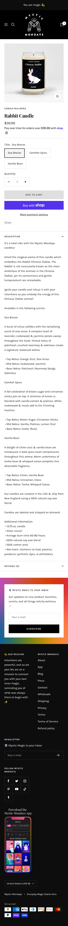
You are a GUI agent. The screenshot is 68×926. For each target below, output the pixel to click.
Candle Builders (15, 108)
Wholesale (44, 694)
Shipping (43, 701)
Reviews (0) (11, 566)
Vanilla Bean (15, 163)
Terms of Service (48, 721)
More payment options (34, 214)
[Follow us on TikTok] (25, 789)
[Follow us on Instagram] (25, 781)
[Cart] (62, 24)
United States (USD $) (18, 883)
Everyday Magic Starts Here (42, 894)
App (40, 667)
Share (7, 222)
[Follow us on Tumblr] (8, 797)
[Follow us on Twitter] (17, 781)
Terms (41, 714)
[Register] (58, 755)
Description (12, 236)
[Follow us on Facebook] (8, 781)
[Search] (13, 24)
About (41, 660)
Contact (43, 687)
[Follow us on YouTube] (17, 789)
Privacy (42, 708)
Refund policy (46, 728)
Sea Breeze (14, 152)
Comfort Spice (38, 152)
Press (41, 680)
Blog (40, 673)
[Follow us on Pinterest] (8, 789)
